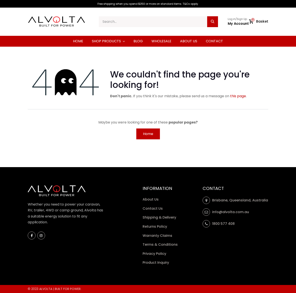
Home (148, 133)
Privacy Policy (155, 253)
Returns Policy (155, 226)
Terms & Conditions (160, 244)
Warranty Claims (158, 235)
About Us (151, 199)
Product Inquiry (156, 262)
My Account (238, 23)
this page (238, 96)
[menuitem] (78, 41)
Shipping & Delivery (160, 217)
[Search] (212, 21)
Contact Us (153, 208)
